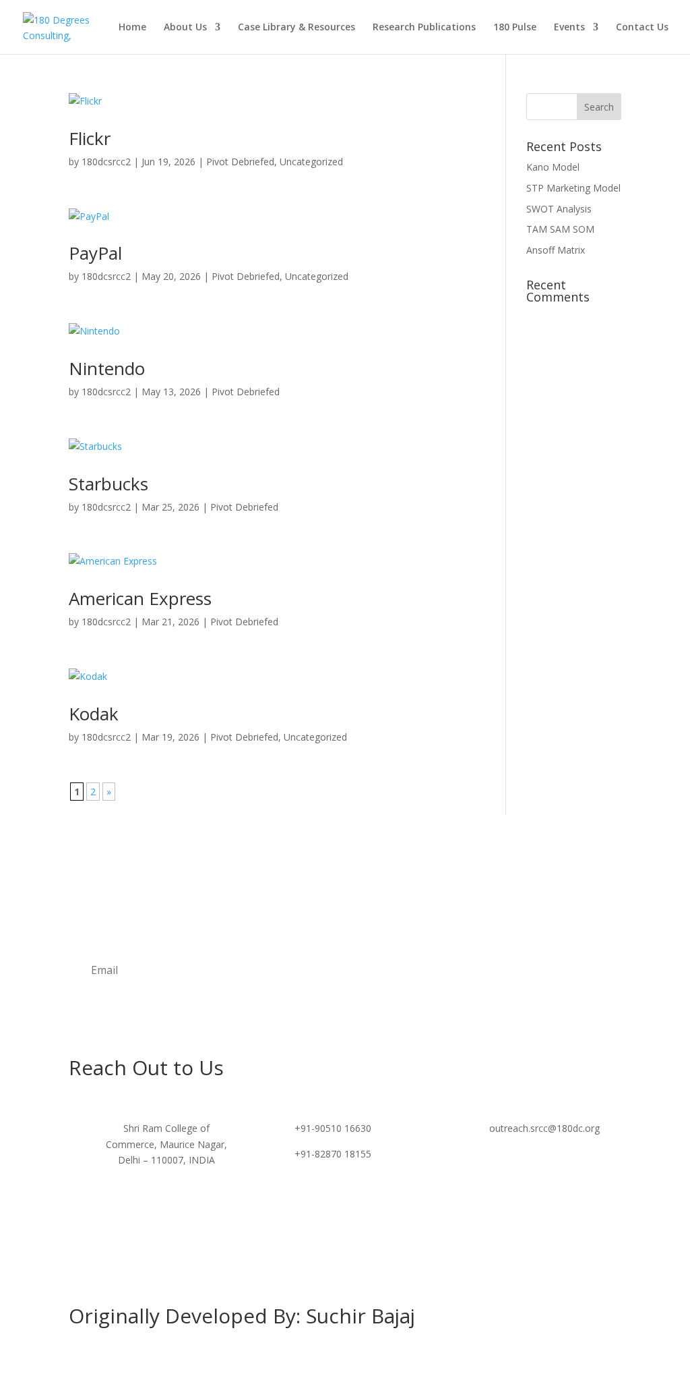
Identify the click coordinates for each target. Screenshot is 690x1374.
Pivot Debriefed (240, 161)
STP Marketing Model (573, 187)
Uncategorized (311, 161)
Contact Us (642, 27)
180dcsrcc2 (106, 161)
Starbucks (108, 483)
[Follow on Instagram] (345, 1207)
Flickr (90, 138)
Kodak (94, 714)
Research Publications (424, 27)
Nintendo (107, 368)
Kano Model (552, 167)
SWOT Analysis (559, 208)
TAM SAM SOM (560, 229)
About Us (185, 27)
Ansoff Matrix (555, 250)
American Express (140, 598)
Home (132, 27)
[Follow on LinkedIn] (372, 1207)
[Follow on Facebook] (318, 1207)
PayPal (95, 253)
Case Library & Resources (296, 27)
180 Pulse (514, 27)
